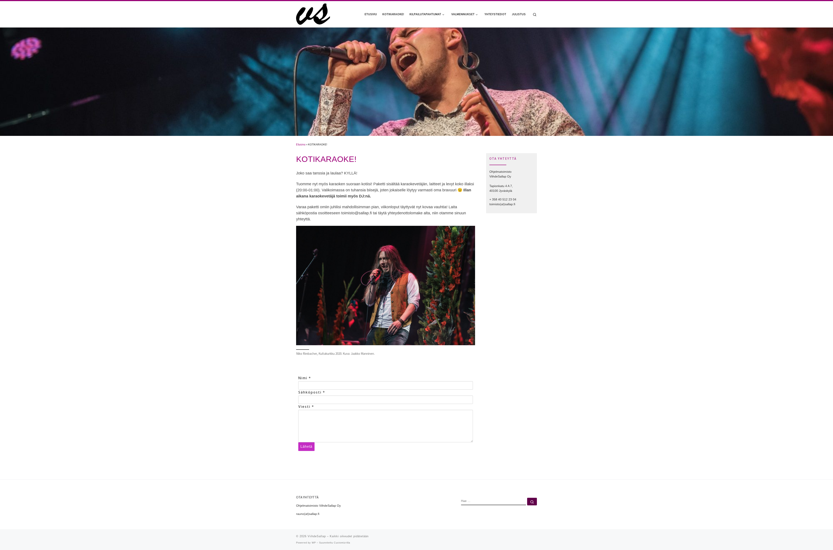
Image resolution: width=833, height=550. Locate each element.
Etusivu (300, 144)
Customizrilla (342, 542)
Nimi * (304, 378)
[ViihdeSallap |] (313, 13)
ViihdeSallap (317, 536)
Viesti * (306, 406)
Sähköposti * (311, 392)
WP (314, 542)
